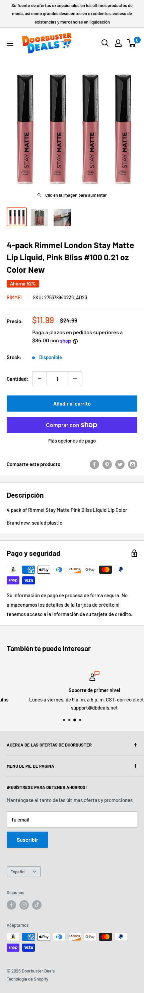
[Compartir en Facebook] (94, 464)
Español (17, 871)
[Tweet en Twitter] (120, 464)
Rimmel (15, 297)
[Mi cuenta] (118, 43)
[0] (132, 43)
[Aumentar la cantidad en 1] (75, 379)
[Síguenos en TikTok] (37, 905)
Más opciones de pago (72, 440)
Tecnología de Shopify (27, 979)
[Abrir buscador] (105, 43)
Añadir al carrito (72, 403)
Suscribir (27, 839)
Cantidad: (17, 379)
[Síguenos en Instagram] (24, 905)
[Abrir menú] (10, 43)
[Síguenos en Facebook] (11, 905)
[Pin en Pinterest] (107, 464)
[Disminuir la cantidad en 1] (39, 379)
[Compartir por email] (132, 464)
